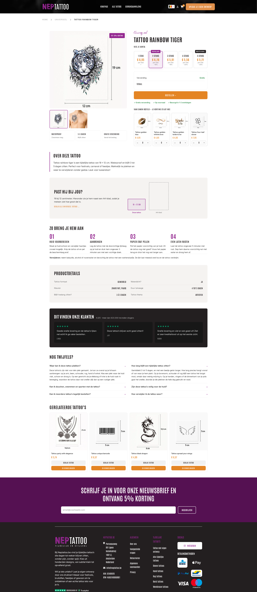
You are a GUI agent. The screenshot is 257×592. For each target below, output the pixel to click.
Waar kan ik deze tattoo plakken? (65, 365)
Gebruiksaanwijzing (133, 6)
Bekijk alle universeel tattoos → (67, 206)
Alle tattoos (116, 6)
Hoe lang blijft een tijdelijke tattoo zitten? (150, 365)
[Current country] (171, 6)
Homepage (104, 6)
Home (45, 20)
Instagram (191, 545)
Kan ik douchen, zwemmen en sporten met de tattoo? (75, 386)
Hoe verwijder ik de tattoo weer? (146, 394)
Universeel (61, 20)
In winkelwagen (68, 468)
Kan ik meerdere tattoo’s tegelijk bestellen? (70, 394)
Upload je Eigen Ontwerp (200, 6)
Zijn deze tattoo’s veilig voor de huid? (149, 386)
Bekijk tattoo (68, 462)
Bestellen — (170, 95)
